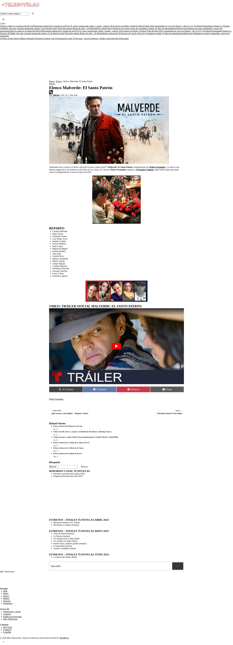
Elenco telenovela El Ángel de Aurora (67, 453)
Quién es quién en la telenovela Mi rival (17, 26)
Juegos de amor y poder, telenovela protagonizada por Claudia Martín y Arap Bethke (85, 437)
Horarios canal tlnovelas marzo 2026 (69, 474)
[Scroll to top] (3, 642)
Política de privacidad (12, 616)
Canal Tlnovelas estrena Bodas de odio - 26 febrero (73, 28)
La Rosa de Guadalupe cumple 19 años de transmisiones (152, 28)
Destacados (124, 38)
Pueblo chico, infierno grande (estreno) (69, 543)
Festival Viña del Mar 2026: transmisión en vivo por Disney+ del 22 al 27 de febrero (167, 26)
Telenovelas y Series (12, 611)
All (1, 38)
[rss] (2, 585)
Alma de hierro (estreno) (63, 533)
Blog (5, 38)
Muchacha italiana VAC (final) (66, 522)
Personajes (39, 38)
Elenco (17, 38)
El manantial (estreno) (62, 546)
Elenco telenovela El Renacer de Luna (111, 28)
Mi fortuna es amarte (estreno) (66, 525)
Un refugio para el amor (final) (66, 538)
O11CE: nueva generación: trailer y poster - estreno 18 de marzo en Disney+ (98, 26)
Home (51, 81)
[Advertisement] (116, 60)
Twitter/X (7, 630)
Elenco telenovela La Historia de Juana (68, 448)
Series (11, 38)
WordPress (64, 638)
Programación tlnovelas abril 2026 (68, 476)
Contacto (7, 614)
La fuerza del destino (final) (65, 557)
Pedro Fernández (56, 399)
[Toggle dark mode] (3, 19)
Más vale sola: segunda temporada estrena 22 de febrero (28, 28)
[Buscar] (177, 566)
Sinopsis (31, 38)
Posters (47, 38)
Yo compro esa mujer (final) (65, 541)
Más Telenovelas (10, 619)
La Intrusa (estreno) (61, 536)
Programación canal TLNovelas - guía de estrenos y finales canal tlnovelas (87, 38)
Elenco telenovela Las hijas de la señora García (71, 443)
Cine (53, 38)
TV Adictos (54, 95)
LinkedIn (7, 632)
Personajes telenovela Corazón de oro (50, 26)
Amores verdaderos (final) (64, 548)
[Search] (33, 14)
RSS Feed (5, 580)
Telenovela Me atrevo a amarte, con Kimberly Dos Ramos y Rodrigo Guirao (82, 432)
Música (23, 38)
